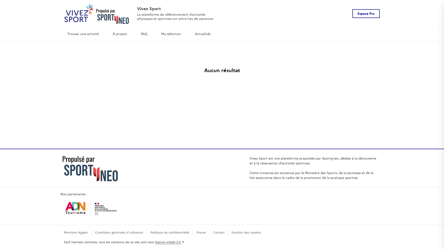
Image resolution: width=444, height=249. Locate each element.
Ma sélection (171, 34)
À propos (120, 34)
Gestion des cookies (246, 232)
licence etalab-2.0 (168, 242)
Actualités (203, 34)
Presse (201, 232)
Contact (219, 232)
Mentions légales (76, 232)
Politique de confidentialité (169, 232)
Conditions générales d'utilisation (119, 232)
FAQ (144, 34)
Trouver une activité (83, 34)
